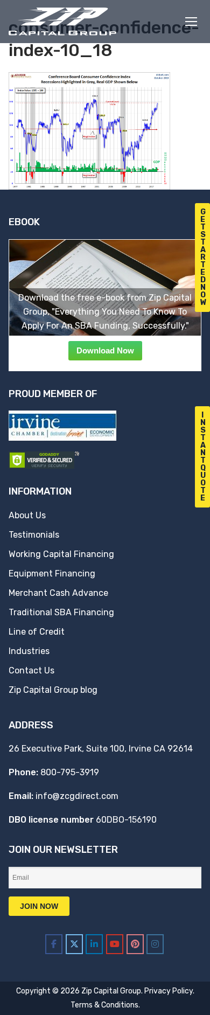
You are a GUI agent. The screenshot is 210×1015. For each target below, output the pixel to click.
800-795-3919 (69, 772)
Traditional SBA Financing (61, 612)
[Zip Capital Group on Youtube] (114, 944)
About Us (27, 515)
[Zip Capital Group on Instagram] (155, 944)
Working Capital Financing (61, 554)
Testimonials (34, 535)
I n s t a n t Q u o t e (203, 457)
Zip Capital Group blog (53, 690)
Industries (29, 651)
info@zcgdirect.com (77, 796)
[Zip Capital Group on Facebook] (53, 944)
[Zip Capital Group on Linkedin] (94, 944)
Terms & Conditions (104, 1005)
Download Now (105, 350)
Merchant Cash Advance (58, 593)
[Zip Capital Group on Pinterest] (135, 944)
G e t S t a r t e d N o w (203, 257)
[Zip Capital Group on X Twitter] (74, 944)
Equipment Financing (52, 573)
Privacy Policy (168, 991)
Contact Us (31, 670)
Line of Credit (37, 632)
